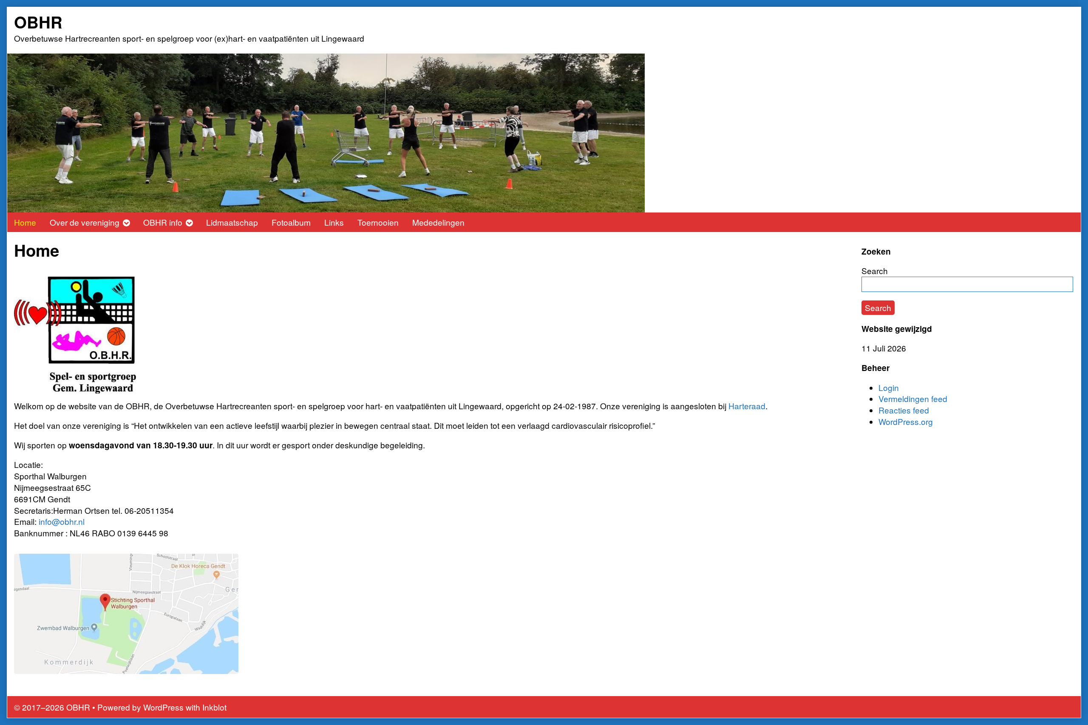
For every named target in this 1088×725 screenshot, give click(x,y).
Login (888, 387)
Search (874, 270)
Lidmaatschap (232, 222)
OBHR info (162, 222)
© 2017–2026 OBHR (52, 707)
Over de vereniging (84, 222)
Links (334, 222)
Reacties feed (903, 410)
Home (25, 222)
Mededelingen (438, 222)
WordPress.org (905, 421)
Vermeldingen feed (912, 398)
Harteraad (746, 405)
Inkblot (214, 707)
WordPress (163, 707)
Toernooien (378, 222)
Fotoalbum (291, 222)
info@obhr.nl (62, 521)
